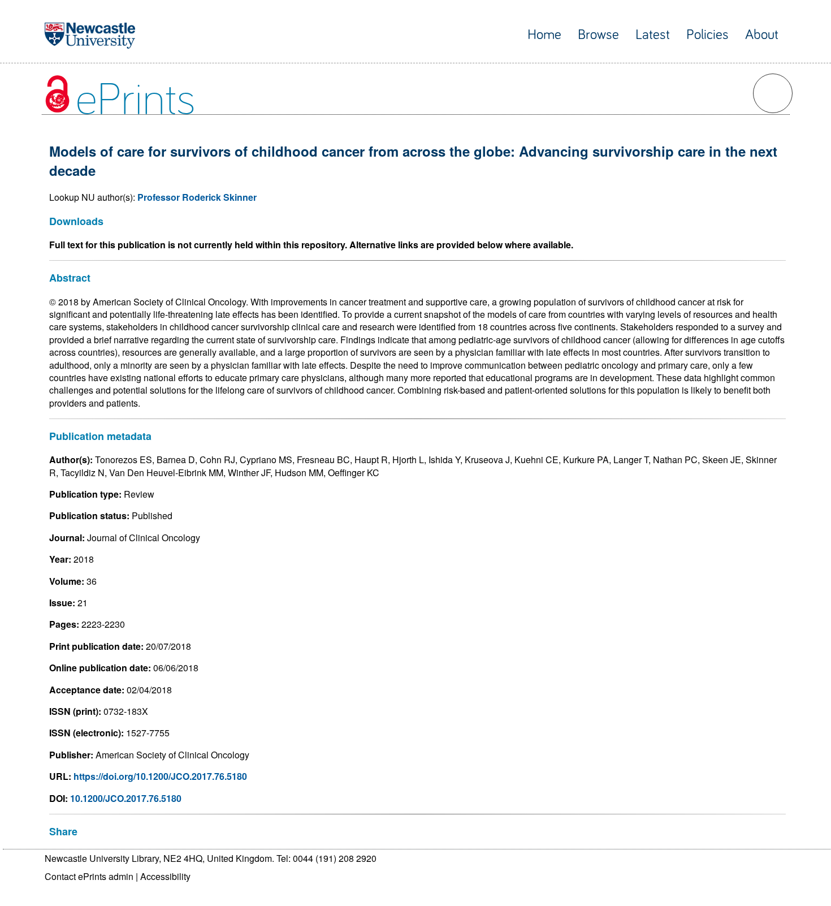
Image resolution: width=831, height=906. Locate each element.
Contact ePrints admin (89, 876)
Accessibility (165, 876)
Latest (652, 35)
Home (544, 35)
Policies (707, 35)
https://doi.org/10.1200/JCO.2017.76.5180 (160, 776)
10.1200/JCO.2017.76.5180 (125, 798)
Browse (598, 35)
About (761, 35)
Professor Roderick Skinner (197, 197)
